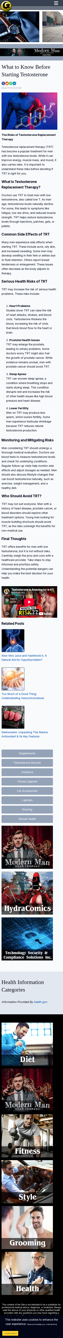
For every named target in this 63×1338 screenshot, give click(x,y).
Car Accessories (27, 790)
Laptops (27, 800)
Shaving (27, 809)
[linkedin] (14, 83)
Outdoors (27, 772)
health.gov (40, 1002)
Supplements (27, 753)
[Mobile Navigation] (56, 3)
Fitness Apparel (27, 781)
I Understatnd (10, 1333)
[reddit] (7, 83)
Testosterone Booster (27, 762)
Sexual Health (27, 818)
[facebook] (3, 83)
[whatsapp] (11, 83)
